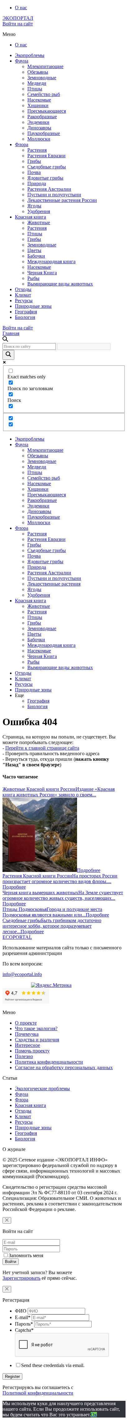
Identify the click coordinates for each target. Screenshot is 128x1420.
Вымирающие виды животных (60, 283)
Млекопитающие (45, 66)
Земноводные (41, 77)
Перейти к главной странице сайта (42, 748)
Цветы (34, 250)
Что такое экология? (36, 1028)
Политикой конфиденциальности (37, 1393)
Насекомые (39, 99)
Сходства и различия (37, 1039)
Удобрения (38, 211)
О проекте (26, 1023)
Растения (37, 150)
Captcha (24, 1330)
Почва (34, 172)
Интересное (27, 1045)
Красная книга (30, 217)
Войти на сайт (17, 23)
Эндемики (38, 122)
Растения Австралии (49, 189)
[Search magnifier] (8, 355)
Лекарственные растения (53, 583)
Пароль (24, 1323)
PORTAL (17, 937)
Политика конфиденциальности (49, 1062)
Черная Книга (42, 272)
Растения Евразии (46, 155)
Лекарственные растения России (62, 200)
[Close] (6, 1220)
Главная (10, 333)
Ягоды (34, 205)
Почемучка (27, 1034)
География (26, 311)
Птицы (34, 88)
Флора (21, 144)
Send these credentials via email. (53, 1365)
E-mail (22, 1317)
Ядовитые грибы (45, 178)
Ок (94, 1414)
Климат (23, 295)
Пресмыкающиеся (46, 111)
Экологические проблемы (42, 1088)
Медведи (36, 83)
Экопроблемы (29, 55)
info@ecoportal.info (22, 974)
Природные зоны (33, 306)
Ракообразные (42, 116)
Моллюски (38, 139)
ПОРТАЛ (17, 18)
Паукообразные (43, 133)
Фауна (21, 60)
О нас (21, 7)
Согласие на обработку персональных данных (64, 1067)
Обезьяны (37, 72)
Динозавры (39, 127)
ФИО (20, 1310)
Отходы (23, 289)
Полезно (24, 1056)
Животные (38, 222)
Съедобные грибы (46, 166)
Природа (36, 183)
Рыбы (33, 278)
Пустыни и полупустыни (54, 194)
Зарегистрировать (21, 1278)
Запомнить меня (26, 1255)
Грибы (34, 161)
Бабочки (36, 256)
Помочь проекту (32, 1050)
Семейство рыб (43, 94)
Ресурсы (24, 300)
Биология (25, 317)
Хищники (37, 105)
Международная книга (51, 261)
